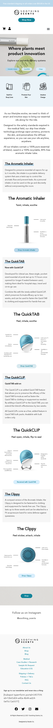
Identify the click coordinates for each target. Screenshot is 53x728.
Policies (23, 677)
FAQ (26, 680)
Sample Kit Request (27, 665)
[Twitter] (23, 709)
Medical (26, 659)
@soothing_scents (26, 618)
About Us (26, 648)
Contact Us (26, 683)
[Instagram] (30, 709)
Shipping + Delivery (26, 673)
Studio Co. (30, 722)
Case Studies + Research (27, 662)
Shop (26, 651)
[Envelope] (37, 709)
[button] (48, 29)
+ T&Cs (30, 677)
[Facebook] (16, 709)
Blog (26, 654)
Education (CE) (26, 669)
